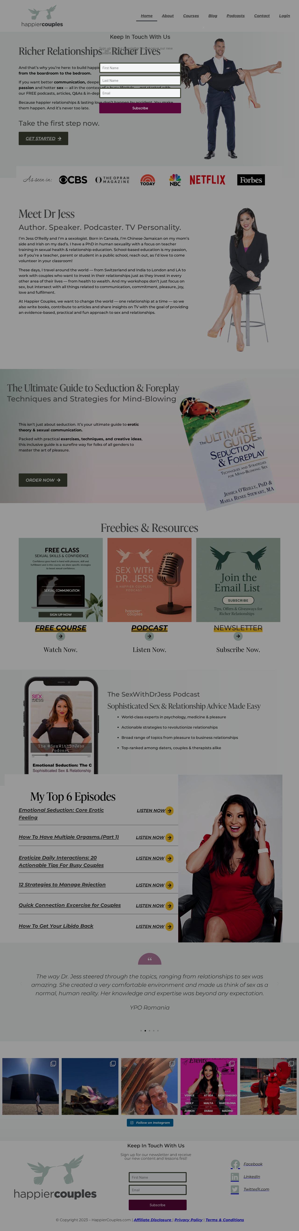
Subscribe (140, 108)
